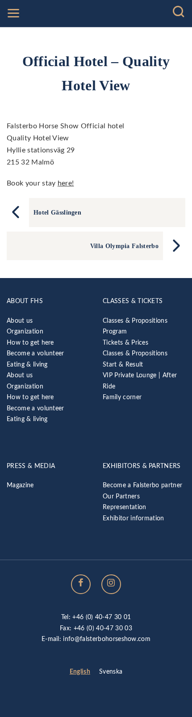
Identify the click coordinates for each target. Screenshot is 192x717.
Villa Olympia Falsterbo (124, 245)
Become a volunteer (35, 353)
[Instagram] (111, 584)
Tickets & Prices (125, 342)
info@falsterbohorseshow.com (106, 639)
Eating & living (27, 364)
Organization (25, 331)
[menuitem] (80, 672)
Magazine (20, 485)
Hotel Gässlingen (57, 212)
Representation (124, 507)
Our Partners (121, 496)
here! (66, 183)
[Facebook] (81, 584)
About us (20, 320)
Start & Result (123, 364)
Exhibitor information (133, 518)
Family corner (122, 397)
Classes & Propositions (135, 320)
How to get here (30, 342)
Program (115, 331)
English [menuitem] (80, 671)
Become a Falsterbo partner (142, 485)
